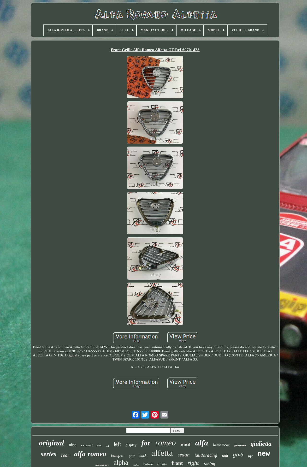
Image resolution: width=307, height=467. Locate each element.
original (51, 442)
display (131, 445)
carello (162, 464)
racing (209, 463)
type (250, 456)
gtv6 (238, 454)
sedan (184, 455)
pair (132, 456)
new (264, 454)
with (225, 456)
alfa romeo (90, 454)
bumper (117, 455)
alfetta (162, 453)
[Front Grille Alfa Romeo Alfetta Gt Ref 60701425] (155, 77)
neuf (185, 444)
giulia (136, 465)
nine (72, 444)
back (143, 456)
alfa (201, 442)
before (148, 464)
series (48, 454)
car (99, 445)
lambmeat (221, 445)
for (145, 443)
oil (107, 445)
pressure (240, 445)
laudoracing (206, 455)
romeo (165, 442)
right (193, 463)
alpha (121, 462)
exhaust (87, 445)
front (177, 463)
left (117, 444)
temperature (102, 464)
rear (65, 455)
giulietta (261, 443)
